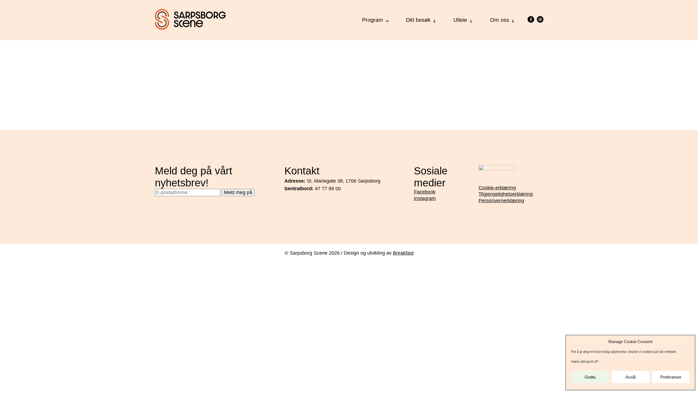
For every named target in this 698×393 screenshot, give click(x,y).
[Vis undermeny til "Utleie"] (471, 19)
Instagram (425, 198)
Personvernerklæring (501, 200)
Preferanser (670, 377)
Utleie (460, 20)
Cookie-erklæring (497, 187)
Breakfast (403, 253)
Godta (590, 377)
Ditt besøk (418, 20)
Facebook (424, 192)
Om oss (499, 20)
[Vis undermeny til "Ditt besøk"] (434, 19)
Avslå (630, 377)
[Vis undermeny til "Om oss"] (513, 19)
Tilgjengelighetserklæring (506, 194)
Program (372, 20)
